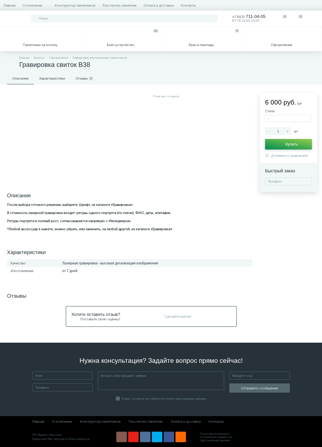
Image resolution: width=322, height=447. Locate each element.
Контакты (188, 5)
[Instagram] (121, 437)
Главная (10, 5)
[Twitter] (157, 437)
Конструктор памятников (75, 5)
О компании (32, 5)
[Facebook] (169, 437)
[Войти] (314, 18)
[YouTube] (133, 437)
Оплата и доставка (159, 5)
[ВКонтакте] (145, 437)
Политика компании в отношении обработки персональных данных (216, 437)
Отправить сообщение (259, 388)
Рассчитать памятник (120, 5)
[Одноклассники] (180, 437)
